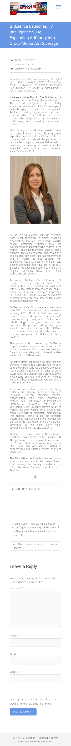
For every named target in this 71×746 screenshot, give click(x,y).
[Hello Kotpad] (28, 8)
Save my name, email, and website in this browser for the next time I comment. (33, 701)
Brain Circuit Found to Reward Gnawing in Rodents (35, 546)
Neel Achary (29, 60)
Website (14, 672)
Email (14, 654)
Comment (16, 588)
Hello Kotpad (28, 738)
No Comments (33, 69)
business (33, 489)
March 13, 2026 (28, 64)
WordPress (47, 741)
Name (14, 636)
